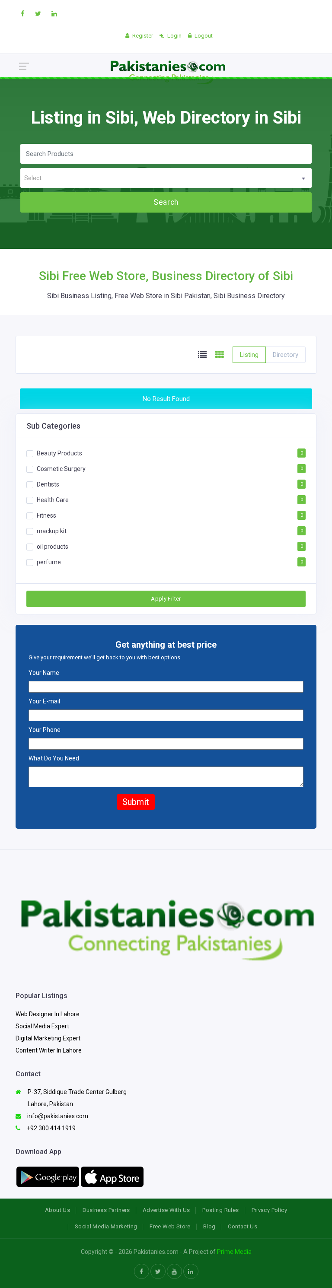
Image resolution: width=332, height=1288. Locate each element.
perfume (49, 562)
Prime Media (234, 1251)
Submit (135, 802)
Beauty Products (59, 453)
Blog (209, 1226)
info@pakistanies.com (57, 1116)
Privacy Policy (269, 1210)
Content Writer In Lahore (49, 1050)
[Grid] (219, 355)
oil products (52, 546)
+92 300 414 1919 (51, 1128)
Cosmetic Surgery (61, 468)
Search (165, 202)
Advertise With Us (166, 1210)
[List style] (202, 355)
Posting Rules (220, 1210)
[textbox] (166, 178)
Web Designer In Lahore (48, 1014)
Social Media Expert (42, 1026)
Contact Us (242, 1226)
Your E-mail (44, 701)
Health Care (53, 499)
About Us (57, 1210)
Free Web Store (170, 1226)
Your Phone (45, 729)
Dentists (48, 484)
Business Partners (106, 1210)
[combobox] (166, 178)
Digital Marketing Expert (48, 1038)
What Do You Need (54, 758)
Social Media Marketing (106, 1226)
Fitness (46, 515)
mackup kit (52, 531)
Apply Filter (166, 598)
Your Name (44, 672)
